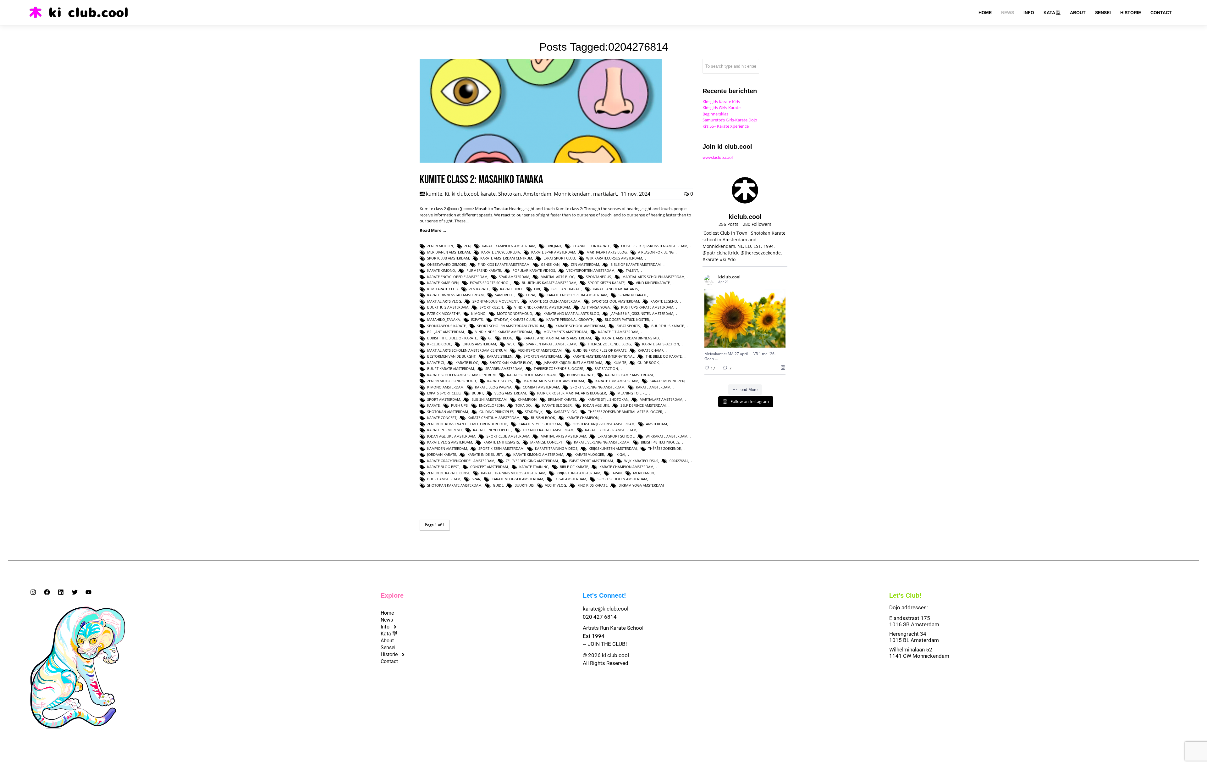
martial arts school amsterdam (553, 380)
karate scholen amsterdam (555, 301)
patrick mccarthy (443, 313)
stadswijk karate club (514, 319)
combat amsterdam (541, 387)
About (387, 641)
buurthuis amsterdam (447, 307)
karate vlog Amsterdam (449, 442)
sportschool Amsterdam (615, 301)
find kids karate (592, 485)
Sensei (388, 648)
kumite (434, 193)
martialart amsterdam (661, 399)
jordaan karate (441, 454)
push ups (459, 405)
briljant (554, 245)
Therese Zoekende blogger (558, 368)
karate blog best (443, 466)
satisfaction (606, 368)
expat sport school (616, 436)
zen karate (479, 289)
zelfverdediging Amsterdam (532, 460)
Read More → (433, 230)
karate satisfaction (660, 344)
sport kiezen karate (606, 282)
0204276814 (679, 460)
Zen (467, 245)
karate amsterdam (653, 387)
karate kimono (441, 270)
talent (632, 270)
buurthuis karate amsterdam (549, 282)
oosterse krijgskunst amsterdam (604, 424)
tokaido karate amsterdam (548, 429)
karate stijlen (499, 356)
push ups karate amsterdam (647, 307)
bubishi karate (580, 374)
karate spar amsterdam (553, 252)
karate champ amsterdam (629, 374)
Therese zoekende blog (609, 344)
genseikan (550, 264)
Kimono (478, 313)
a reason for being (656, 252)
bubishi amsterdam (489, 399)
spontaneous (598, 276)
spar (476, 479)
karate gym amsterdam (616, 380)
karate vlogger (589, 454)
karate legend (663, 301)
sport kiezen (491, 307)
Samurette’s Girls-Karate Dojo (730, 120)
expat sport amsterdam (591, 460)
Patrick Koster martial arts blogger (571, 393)
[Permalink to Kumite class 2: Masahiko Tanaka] (541, 161)
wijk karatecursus (641, 460)
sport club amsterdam (508, 436)
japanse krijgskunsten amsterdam (641, 313)
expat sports (628, 325)
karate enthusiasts (501, 442)
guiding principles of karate (599, 350)
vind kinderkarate (653, 282)
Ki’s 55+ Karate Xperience (726, 126)
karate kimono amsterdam (538, 454)
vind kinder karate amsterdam (503, 331)
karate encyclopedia (500, 252)
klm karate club (442, 289)
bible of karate (574, 466)
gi (490, 338)
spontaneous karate (446, 325)
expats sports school (490, 282)
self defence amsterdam (643, 405)
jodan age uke (596, 405)
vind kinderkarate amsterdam (542, 307)
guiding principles (496, 411)
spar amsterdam (514, 276)
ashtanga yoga (595, 307)
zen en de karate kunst (448, 473)
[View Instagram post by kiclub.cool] (779, 340)
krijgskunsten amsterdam (613, 448)
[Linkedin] (61, 592)
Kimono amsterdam (445, 387)
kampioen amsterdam (447, 448)
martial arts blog (558, 276)
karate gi (435, 362)
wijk (511, 344)
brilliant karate (566, 289)
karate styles (499, 380)
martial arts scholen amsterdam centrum (467, 350)
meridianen (643, 473)
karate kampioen (443, 282)
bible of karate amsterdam (635, 264)
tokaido (523, 405)
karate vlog (565, 411)
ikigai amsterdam (570, 479)
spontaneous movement (495, 301)
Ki (447, 193)
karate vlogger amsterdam (517, 479)
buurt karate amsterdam (450, 368)
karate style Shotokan (540, 424)
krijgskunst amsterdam (578, 473)
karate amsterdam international (603, 356)
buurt (477, 393)
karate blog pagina (493, 387)
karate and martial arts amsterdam (557, 338)
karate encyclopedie (492, 429)
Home (387, 613)
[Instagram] (33, 592)
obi (537, 289)
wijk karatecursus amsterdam (614, 258)
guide (498, 485)
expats (477, 319)
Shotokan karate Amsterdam (454, 485)
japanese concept (546, 442)
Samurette (505, 295)
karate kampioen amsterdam (508, 245)
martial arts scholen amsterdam (653, 276)
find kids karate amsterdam (504, 264)
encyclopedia (491, 405)
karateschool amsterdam (531, 374)
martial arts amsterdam (563, 436)
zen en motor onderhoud (451, 380)
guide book (648, 362)
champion (527, 399)
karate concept (441, 417)
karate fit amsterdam (618, 331)
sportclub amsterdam (448, 258)
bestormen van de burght (451, 356)
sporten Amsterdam (542, 356)
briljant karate (562, 399)
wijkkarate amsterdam (666, 436)
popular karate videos (533, 270)
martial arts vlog (444, 301)
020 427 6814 (600, 617)
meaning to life (631, 393)
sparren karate (633, 295)
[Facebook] (47, 592)
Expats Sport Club (443, 393)
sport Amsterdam (443, 399)
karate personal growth (569, 319)
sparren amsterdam (503, 368)
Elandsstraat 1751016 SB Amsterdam (914, 621)
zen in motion (440, 245)
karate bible (511, 289)
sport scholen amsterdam (622, 479)
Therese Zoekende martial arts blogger (625, 411)
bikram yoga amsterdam (641, 485)
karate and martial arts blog (571, 313)
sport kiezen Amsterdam (501, 448)
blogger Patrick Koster (627, 319)
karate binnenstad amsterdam (455, 295)
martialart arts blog (607, 252)
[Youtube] (88, 592)
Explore (392, 595)
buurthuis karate (667, 325)
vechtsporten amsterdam (590, 270)
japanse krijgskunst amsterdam (573, 362)
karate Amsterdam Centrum (506, 258)
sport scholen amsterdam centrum (510, 325)
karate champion (582, 417)
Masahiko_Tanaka (443, 319)
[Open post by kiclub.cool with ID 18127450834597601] (744, 318)
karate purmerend (444, 429)
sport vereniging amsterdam (597, 387)
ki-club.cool (439, 344)
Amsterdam (537, 193)
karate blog (466, 362)
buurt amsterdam (443, 479)
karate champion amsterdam (626, 466)
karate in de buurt (484, 454)
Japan (617, 473)
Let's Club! (905, 595)
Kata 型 (389, 634)
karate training (533, 466)
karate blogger (557, 405)
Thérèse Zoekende (664, 448)
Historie (389, 654)
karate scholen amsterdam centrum (461, 374)
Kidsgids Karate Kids (721, 101)
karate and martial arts (615, 289)
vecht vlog (555, 485)
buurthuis (524, 485)
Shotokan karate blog (511, 362)
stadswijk (534, 411)
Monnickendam (572, 193)
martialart (605, 193)
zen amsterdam (585, 264)
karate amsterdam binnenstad (630, 338)
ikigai (620, 454)
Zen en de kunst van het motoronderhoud (467, 424)
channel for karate (591, 245)
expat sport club (559, 258)
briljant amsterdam (445, 331)
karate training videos (556, 448)
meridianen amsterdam (448, 252)
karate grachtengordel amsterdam (460, 460)
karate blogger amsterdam (611, 429)
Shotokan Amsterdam (447, 411)
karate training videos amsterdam (513, 473)
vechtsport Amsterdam (540, 350)
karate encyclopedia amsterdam (577, 295)
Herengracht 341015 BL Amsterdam (914, 637)
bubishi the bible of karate (452, 338)
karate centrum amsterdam (494, 417)
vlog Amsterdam (510, 393)
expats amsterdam (479, 344)
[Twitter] (75, 592)
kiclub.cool (737, 302)
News (387, 620)
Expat (530, 295)
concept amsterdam (489, 466)
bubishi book (543, 417)
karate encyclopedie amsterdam (457, 276)
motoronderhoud (514, 313)
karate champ (650, 350)
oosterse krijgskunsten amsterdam (654, 245)
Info (385, 627)
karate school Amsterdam (580, 325)
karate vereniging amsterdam (602, 442)
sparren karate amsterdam (551, 344)
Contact (389, 661)
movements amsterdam (565, 331)
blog (507, 338)
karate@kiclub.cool (605, 609)
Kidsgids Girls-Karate (722, 107)
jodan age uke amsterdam (451, 436)
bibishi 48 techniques (660, 442)
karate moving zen (667, 380)
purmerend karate (483, 270)
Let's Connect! (604, 595)
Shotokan (509, 193)
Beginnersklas (715, 114)
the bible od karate (664, 356)
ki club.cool (465, 193)
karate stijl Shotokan (607, 399)
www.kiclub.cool (718, 157)
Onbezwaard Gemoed (446, 264)
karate (488, 193)
